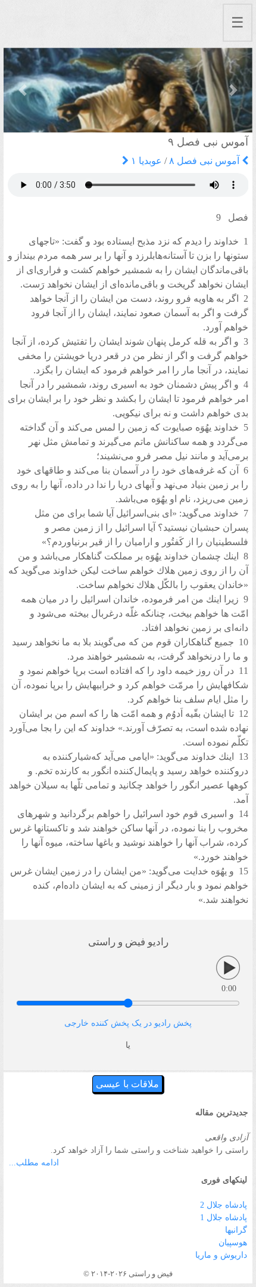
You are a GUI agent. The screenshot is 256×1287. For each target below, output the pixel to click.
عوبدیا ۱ (145, 161)
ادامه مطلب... (34, 1162)
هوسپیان (232, 1242)
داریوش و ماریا (221, 1255)
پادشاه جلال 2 (223, 1205)
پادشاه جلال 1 (223, 1217)
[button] (22, 90)
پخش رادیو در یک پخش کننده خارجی (128, 1023)
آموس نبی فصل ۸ (205, 161)
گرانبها (236, 1230)
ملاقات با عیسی (127, 1084)
